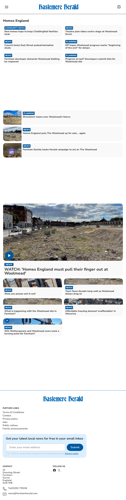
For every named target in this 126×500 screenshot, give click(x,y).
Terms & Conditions (13, 412)
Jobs (5, 422)
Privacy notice (71, 453)
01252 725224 (19, 488)
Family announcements (15, 428)
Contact (7, 415)
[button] (6, 7)
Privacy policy (10, 418)
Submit (75, 447)
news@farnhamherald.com (23, 493)
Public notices (10, 425)
